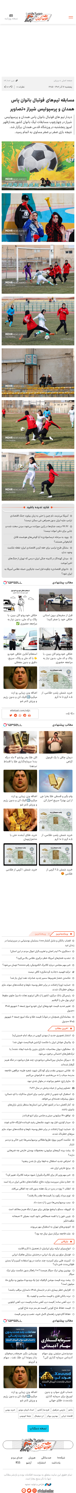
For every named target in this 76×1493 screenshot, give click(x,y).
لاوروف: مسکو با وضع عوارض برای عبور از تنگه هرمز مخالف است (40, 1209)
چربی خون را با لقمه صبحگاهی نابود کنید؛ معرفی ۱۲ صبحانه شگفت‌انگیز (43, 1218)
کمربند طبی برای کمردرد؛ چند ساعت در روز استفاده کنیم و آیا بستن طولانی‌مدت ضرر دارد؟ (39, 1262)
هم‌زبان (31, 1458)
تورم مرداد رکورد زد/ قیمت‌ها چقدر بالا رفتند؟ (49, 1196)
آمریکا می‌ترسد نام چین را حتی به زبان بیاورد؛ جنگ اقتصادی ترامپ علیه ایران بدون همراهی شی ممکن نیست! (41, 518)
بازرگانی (64, 1241)
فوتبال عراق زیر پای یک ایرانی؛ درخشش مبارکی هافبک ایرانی (41, 1255)
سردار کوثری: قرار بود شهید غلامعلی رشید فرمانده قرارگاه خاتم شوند (37, 1122)
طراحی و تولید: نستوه (35, 1484)
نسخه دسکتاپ (38, 1428)
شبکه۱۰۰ (61, 1458)
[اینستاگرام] (34, 1490)
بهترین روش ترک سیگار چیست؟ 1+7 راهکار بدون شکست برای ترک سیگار (40, 1272)
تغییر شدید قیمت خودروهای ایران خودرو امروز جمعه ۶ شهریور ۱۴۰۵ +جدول (39, 1008)
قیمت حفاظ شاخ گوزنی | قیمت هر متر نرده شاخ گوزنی (44, 1308)
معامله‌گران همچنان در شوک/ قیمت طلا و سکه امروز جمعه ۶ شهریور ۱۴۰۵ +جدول (39, 1019)
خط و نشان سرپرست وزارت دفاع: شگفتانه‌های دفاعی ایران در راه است (37, 1182)
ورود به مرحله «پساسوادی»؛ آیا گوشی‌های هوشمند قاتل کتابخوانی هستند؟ (43, 539)
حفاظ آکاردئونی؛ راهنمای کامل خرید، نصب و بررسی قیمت (42, 1314)
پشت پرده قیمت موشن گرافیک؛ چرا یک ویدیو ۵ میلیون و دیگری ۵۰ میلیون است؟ (39, 1282)
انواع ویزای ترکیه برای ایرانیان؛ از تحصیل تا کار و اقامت (44, 1248)
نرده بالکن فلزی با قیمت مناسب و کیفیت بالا (49, 1296)
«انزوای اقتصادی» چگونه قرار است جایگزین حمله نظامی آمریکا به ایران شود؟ (38, 571)
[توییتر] (29, 1490)
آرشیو (28, 1463)
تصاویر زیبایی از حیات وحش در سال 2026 (50, 1088)
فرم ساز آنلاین (43, 1410)
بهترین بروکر (52, 1416)
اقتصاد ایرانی (67, 1416)
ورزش (56, 80)
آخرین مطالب (61, 1028)
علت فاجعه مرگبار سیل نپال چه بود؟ (53, 1234)
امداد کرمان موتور (26, 1410)
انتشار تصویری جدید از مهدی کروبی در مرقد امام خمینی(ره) (41, 1035)
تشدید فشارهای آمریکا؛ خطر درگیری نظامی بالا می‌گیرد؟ (43, 958)
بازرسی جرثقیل (58, 1410)
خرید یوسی (10, 1410)
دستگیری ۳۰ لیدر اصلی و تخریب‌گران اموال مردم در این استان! (40, 951)
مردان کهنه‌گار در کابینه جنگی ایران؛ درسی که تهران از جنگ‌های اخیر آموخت (40, 560)
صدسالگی (46, 1458)
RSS (18, 1463)
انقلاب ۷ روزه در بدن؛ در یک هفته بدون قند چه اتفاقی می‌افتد (41, 1189)
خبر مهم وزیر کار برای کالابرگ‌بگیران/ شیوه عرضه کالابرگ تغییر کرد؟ (38, 1175)
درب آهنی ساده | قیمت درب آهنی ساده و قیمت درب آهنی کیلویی (39, 1302)
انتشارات (41, 1463)
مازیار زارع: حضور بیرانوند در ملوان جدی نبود (49, 1081)
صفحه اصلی (67, 80)
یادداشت (56, 1463)
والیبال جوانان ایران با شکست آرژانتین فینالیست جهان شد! (42, 1042)
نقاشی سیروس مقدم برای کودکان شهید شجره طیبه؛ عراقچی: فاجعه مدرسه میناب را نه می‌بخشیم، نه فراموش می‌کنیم (39, 1072)
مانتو (70, 1410)
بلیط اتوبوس (25, 1416)
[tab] (64, 934)
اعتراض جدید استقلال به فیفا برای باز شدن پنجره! (46, 1161)
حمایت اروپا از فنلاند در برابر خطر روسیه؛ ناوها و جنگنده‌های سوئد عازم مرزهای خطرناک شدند (38, 987)
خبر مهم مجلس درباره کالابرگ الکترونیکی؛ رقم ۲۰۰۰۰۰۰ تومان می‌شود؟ (36, 965)
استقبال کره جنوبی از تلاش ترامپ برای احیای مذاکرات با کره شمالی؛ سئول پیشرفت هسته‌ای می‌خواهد (39, 1096)
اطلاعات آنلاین (38, 17)
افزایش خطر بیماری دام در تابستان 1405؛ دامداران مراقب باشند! (39, 1290)
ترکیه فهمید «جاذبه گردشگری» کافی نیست (49, 972)
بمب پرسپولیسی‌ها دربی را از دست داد (52, 1202)
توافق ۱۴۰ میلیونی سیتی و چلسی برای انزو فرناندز (47, 1115)
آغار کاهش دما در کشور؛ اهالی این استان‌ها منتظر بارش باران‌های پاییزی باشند (41, 1107)
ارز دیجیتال (39, 1416)
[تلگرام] (24, 1490)
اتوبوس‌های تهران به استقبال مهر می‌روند (50, 1227)
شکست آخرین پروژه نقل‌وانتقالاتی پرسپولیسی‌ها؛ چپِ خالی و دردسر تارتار (39, 1142)
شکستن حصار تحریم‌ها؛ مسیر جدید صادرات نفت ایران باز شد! (40, 978)
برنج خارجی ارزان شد (60, 1168)
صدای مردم (17, 1458)
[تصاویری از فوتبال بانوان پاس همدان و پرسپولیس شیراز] (38, 165)
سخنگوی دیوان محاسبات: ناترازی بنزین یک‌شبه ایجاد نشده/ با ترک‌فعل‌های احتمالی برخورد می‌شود (41, 1051)
